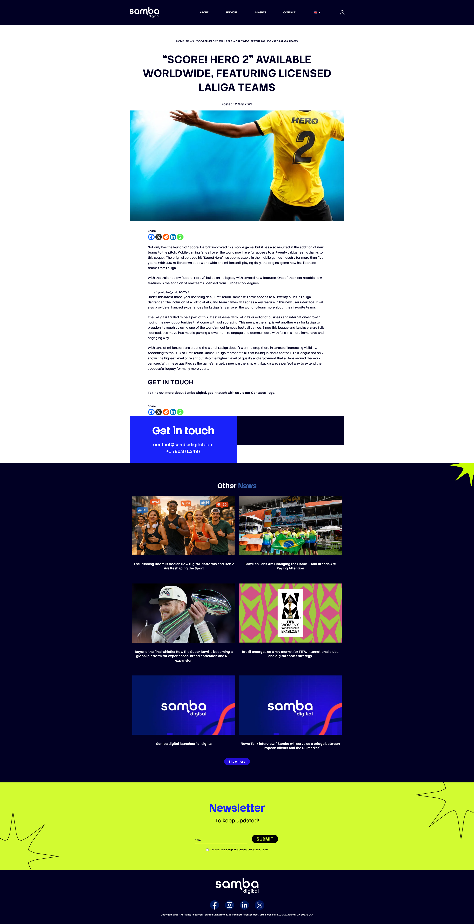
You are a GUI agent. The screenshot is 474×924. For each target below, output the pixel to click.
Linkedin (244, 905)
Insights (260, 12)
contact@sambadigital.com (183, 444)
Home (180, 41)
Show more (237, 762)
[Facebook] (151, 237)
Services (232, 12)
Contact (289, 12)
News (190, 41)
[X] (158, 237)
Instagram (229, 905)
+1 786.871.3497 (183, 451)
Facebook (214, 905)
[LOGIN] (342, 12)
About (204, 12)
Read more (262, 849)
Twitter (259, 905)
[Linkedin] (173, 237)
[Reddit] (166, 237)
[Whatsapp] (180, 237)
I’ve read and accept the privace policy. (239, 849)
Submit (264, 839)
